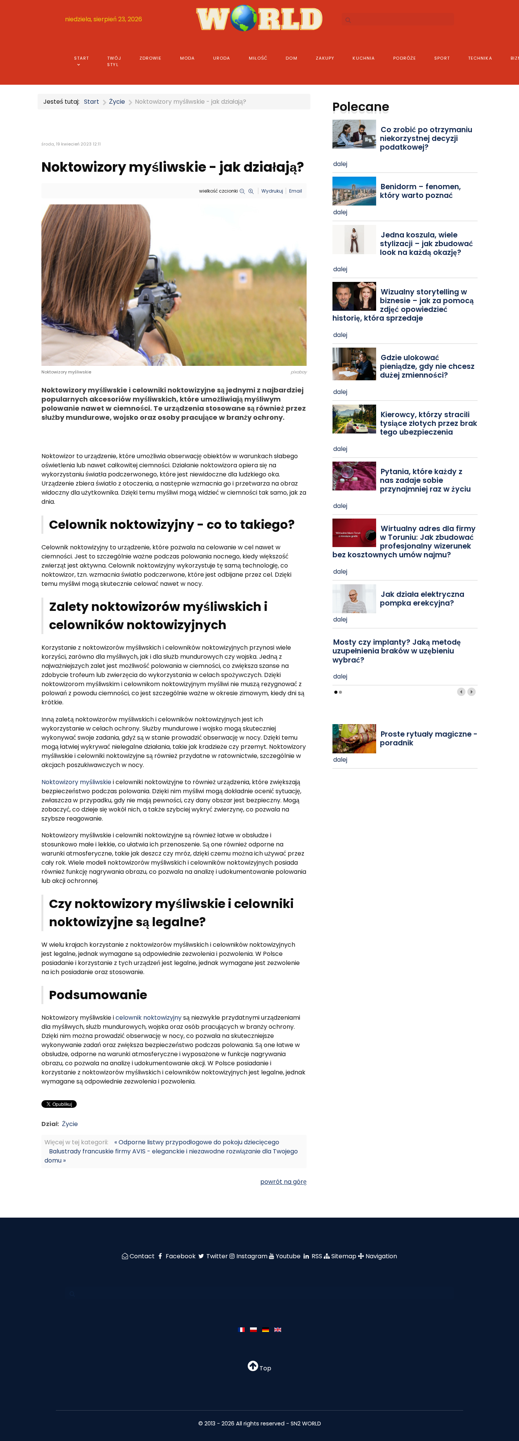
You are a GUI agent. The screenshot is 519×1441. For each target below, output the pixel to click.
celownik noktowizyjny (149, 1017)
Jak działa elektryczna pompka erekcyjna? (422, 598)
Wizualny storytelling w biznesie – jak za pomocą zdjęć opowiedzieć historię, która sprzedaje (403, 305)
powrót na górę (283, 1181)
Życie (70, 1124)
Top (264, 1368)
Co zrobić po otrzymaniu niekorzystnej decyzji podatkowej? (426, 138)
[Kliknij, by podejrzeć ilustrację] (174, 284)
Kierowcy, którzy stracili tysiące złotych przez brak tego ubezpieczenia (428, 423)
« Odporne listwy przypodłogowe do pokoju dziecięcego (196, 1142)
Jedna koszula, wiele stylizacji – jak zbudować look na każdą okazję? (426, 244)
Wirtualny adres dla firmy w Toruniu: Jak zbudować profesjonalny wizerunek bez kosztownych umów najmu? (404, 542)
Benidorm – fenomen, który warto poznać (420, 191)
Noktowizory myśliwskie (76, 782)
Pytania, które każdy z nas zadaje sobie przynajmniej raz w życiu (425, 480)
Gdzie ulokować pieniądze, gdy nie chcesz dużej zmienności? (427, 366)
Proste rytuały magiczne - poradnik (429, 738)
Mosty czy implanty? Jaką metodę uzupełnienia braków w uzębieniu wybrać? (396, 651)
